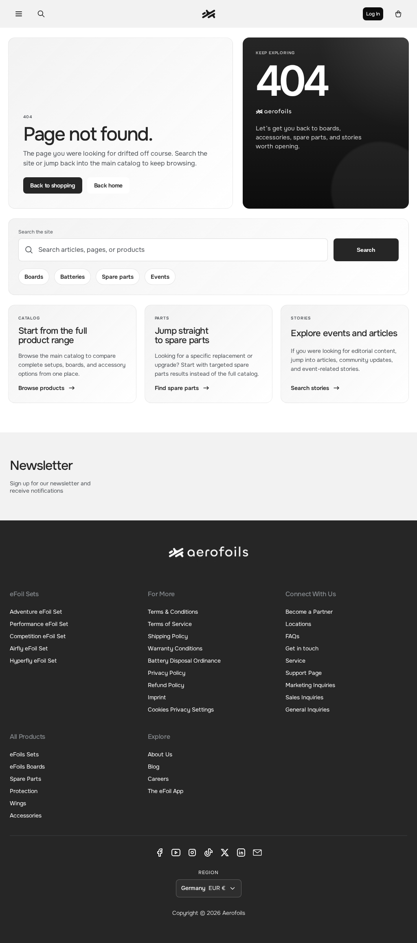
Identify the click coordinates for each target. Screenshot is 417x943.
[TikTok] (208, 852)
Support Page (303, 672)
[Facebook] (160, 852)
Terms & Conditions (173, 611)
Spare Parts (25, 778)
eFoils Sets (24, 754)
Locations (298, 624)
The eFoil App (165, 791)
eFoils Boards (27, 766)
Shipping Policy (168, 636)
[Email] (257, 852)
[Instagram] (192, 852)
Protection (23, 791)
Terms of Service (170, 624)
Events (160, 276)
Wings (18, 803)
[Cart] (398, 13)
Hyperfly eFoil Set (33, 660)
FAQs (292, 636)
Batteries (72, 276)
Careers (158, 778)
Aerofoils (233, 913)
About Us (160, 754)
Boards (33, 276)
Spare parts (118, 276)
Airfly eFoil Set (29, 648)
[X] (225, 852)
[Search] (41, 13)
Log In (373, 14)
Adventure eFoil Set (36, 611)
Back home (108, 185)
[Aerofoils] (208, 558)
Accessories (26, 815)
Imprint (157, 697)
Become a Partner (309, 611)
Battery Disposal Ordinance (184, 660)
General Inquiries (307, 709)
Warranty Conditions (175, 648)
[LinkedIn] (241, 852)
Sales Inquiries (304, 697)
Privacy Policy (166, 672)
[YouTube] (176, 852)
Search (366, 250)
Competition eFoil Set (38, 636)
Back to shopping (52, 185)
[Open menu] (18, 13)
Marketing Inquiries (310, 685)
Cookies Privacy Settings (181, 709)
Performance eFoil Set (39, 624)
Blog (153, 766)
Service (295, 660)
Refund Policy (166, 685)
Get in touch (301, 648)
